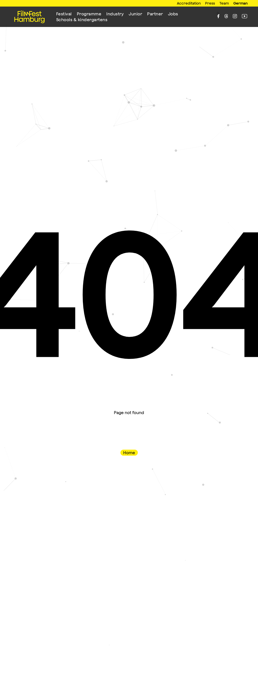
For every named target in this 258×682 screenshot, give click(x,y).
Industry (115, 14)
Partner (155, 14)
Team (224, 3)
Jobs (173, 14)
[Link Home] (29, 17)
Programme (89, 14)
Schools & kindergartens (82, 19)
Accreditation (189, 3)
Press (210, 3)
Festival (64, 14)
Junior (135, 14)
